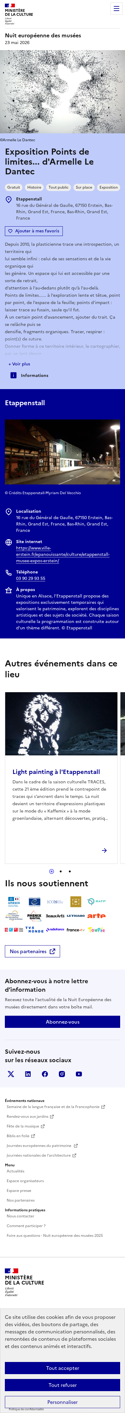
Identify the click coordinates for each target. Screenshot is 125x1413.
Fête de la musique (23, 1126)
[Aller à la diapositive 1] (51, 871)
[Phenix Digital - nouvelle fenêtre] (34, 916)
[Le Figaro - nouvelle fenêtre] (76, 916)
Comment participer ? (26, 1226)
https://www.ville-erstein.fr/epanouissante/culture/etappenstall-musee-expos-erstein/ (63, 554)
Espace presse (19, 1190)
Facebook (45, 1074)
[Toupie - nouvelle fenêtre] (96, 930)
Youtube (79, 1074)
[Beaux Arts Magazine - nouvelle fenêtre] (55, 916)
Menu (116, 8)
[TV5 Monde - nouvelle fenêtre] (34, 930)
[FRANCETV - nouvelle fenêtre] (76, 930)
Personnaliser (62, 1402)
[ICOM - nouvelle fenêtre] (55, 902)
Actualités (15, 1171)
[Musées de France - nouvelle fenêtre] (76, 902)
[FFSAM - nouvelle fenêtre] (14, 916)
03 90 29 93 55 (30, 578)
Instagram (62, 1074)
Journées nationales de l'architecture (39, 1155)
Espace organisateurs (25, 1181)
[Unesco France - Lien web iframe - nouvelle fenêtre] (14, 902)
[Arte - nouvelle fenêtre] (96, 916)
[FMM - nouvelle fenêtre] (14, 930)
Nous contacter (20, 1216)
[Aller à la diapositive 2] (60, 871)
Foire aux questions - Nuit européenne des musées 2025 (55, 1235)
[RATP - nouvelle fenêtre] (96, 902)
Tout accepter (62, 1368)
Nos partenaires (28, 951)
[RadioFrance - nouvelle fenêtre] (55, 930)
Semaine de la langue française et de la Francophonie (53, 1107)
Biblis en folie (18, 1136)
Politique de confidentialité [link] (26, 1409)
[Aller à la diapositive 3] (69, 871)
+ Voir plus (19, 364)
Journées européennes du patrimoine (39, 1145)
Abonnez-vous (62, 1021)
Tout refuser (63, 1385)
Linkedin (28, 1074)
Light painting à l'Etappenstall (56, 771)
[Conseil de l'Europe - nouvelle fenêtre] (34, 902)
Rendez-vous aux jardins (27, 1116)
